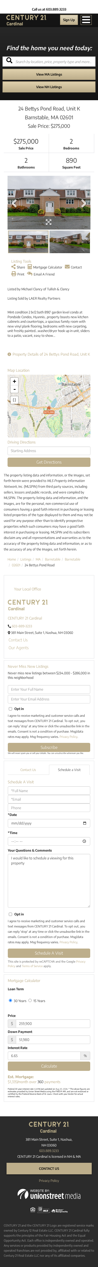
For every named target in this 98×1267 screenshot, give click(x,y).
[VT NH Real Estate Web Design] (49, 1194)
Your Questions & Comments (30, 850)
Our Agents (19, 647)
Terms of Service (32, 966)
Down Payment (20, 1032)
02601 (16, 565)
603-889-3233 (22, 626)
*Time (12, 833)
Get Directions (49, 462)
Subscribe (49, 747)
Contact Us (18, 639)
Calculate (49, 1066)
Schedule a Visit (69, 770)
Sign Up (69, 20)
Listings (25, 559)
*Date (12, 815)
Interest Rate (17, 1048)
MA (38, 559)
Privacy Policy (68, 737)
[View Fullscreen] (14, 400)
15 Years (39, 1001)
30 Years (19, 1001)
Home (12, 559)
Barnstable (53, 559)
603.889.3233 (49, 1151)
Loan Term (16, 989)
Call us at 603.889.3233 (49, 9)
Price (12, 1016)
